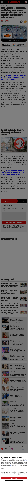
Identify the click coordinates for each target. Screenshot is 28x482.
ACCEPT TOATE (14, 478)
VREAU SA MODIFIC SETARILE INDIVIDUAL (14, 480)
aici (10, 465)
